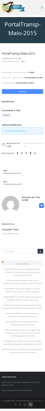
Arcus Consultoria (36, 401)
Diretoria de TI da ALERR (12, 58)
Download (23, 91)
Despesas (6, 115)
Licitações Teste (10, 229)
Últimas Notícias (22, 264)
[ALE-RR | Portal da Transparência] (13, 7)
